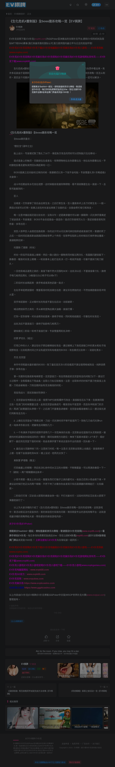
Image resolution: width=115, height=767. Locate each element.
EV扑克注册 (76, 99)
